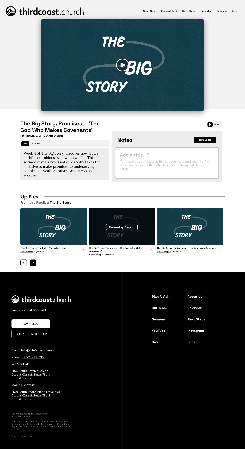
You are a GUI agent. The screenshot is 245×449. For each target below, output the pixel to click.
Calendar (194, 308)
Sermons (159, 319)
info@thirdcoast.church (38, 350)
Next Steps (196, 319)
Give (155, 342)
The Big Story (60, 202)
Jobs (191, 342)
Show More (29, 175)
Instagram (195, 331)
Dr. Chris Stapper (53, 135)
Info (25, 143)
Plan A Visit (161, 296)
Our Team (159, 308)
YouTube (159, 331)
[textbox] (167, 163)
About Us (194, 296)
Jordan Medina (26, 251)
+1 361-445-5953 (33, 357)
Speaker (36, 143)
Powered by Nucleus (21, 436)
